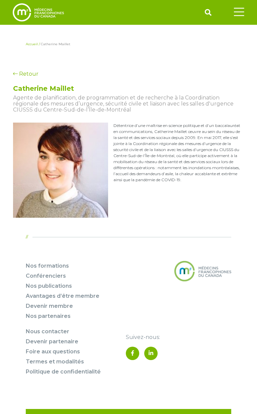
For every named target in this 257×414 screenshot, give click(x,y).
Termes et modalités (55, 361)
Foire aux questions (53, 351)
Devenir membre (49, 306)
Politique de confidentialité (63, 371)
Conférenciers (46, 276)
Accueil (32, 44)
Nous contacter (47, 331)
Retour (28, 74)
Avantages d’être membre (62, 296)
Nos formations (47, 266)
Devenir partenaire (52, 341)
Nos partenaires (48, 316)
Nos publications (49, 286)
